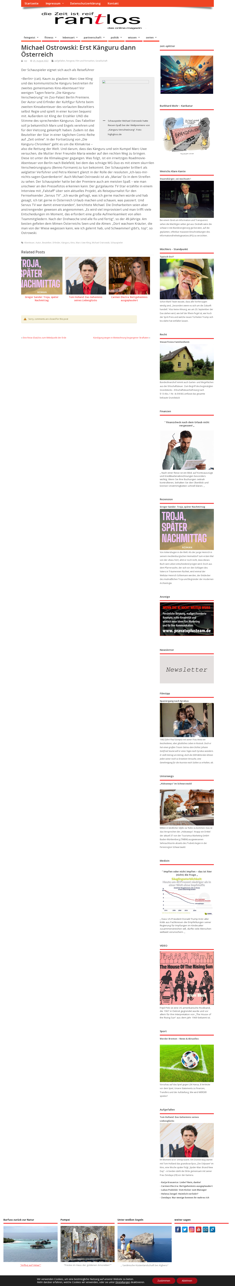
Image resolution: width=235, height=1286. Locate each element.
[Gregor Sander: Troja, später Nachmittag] (187, 529)
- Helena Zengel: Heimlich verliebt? (179, 1193)
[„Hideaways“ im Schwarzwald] (187, 807)
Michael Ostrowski (101, 242)
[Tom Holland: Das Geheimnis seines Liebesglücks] (187, 1140)
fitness (49, 37)
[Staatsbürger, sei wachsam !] (187, 199)
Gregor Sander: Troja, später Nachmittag (41, 299)
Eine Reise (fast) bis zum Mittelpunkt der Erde (44, 337)
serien (150, 37)
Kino (73, 242)
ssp (25, 60)
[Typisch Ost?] (187, 279)
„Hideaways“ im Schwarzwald (176, 783)
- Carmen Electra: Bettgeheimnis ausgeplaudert (186, 1186)
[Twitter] (185, 1229)
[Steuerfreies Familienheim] (187, 362)
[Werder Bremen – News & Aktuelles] (187, 1063)
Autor (38, 242)
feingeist (29, 37)
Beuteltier (47, 242)
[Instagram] (192, 1229)
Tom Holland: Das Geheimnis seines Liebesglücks (85, 299)
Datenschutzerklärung (85, 3)
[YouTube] (199, 1229)
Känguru (65, 242)
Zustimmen (163, 1280)
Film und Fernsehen (85, 60)
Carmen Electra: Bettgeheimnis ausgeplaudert (129, 299)
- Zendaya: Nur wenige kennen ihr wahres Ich (184, 1197)
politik (115, 37)
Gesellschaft (101, 60)
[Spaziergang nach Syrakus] (187, 720)
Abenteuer (29, 242)
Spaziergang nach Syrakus (174, 701)
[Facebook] (178, 1229)
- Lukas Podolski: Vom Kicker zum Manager (183, 1189)
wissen (132, 37)
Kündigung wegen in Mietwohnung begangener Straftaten (121, 337)
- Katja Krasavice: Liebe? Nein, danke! (180, 1182)
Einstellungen (122, 1282)
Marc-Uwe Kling (83, 242)
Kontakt (113, 3)
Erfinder (56, 242)
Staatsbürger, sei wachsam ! (175, 178)
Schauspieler (117, 242)
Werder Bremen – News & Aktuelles (179, 1038)
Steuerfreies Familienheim (174, 341)
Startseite (32, 3)
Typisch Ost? (167, 256)
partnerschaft (93, 37)
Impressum (53, 3)
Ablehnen (187, 1280)
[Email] (205, 1229)
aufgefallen (59, 60)
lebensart (69, 37)
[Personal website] (212, 1229)
